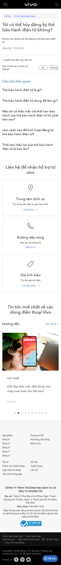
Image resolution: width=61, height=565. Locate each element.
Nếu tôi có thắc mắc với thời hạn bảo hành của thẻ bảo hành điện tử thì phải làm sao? (30, 115)
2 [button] (18, 413)
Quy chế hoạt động (14, 542)
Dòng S (6, 447)
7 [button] (35, 413)
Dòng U (6, 455)
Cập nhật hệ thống (11, 469)
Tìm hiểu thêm (29, 285)
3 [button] (22, 413)
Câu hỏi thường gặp (12, 473)
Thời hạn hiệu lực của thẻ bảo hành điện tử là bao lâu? (27, 147)
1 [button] (15, 413)
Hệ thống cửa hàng (40, 439)
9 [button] (42, 413)
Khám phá (35, 443)
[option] (30, 371)
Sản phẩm (7, 435)
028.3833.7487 (36, 506)
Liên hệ (34, 469)
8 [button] (39, 413)
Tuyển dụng (36, 465)
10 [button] (46, 413)
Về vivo (34, 461)
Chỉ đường (29, 209)
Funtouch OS (37, 435)
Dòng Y (6, 451)
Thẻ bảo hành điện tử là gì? (22, 90)
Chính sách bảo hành (25, 16)
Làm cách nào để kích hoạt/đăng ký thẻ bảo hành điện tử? (28, 132)
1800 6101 (30, 247)
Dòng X (6, 439)
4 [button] (25, 413)
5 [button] (29, 413)
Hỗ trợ (8, 16)
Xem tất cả (51, 323)
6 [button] (32, 413)
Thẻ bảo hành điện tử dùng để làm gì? (30, 101)
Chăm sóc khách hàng (13, 465)
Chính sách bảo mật (12, 536)
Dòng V (6, 443)
